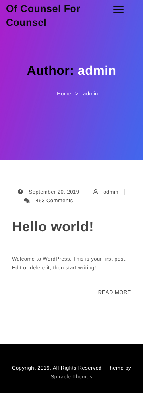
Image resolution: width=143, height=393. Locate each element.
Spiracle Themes (72, 376)
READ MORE (114, 292)
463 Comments (54, 200)
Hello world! (53, 226)
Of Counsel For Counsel (43, 15)
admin (110, 192)
